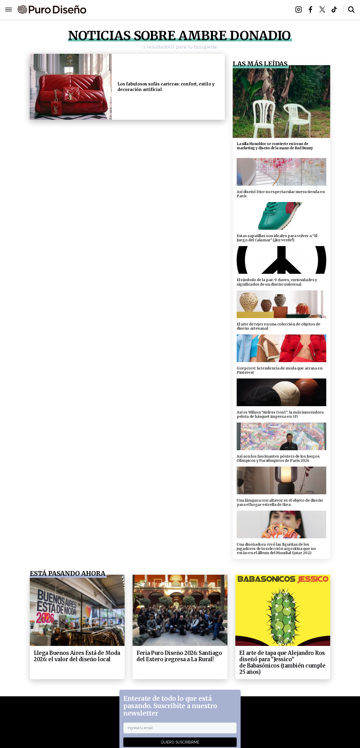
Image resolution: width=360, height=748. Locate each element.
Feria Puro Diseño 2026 (241, 9)
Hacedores (156, 9)
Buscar (351, 10)
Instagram (300, 9)
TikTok (336, 9)
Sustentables (191, 9)
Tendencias (122, 9)
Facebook (312, 9)
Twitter (324, 9)
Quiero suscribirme (180, 742)
